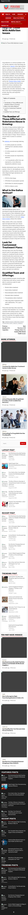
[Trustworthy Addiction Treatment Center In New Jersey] (14, 352)
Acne (13, 14)
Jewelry (4, 759)
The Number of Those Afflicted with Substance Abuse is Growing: (13, 103)
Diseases (20, 14)
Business (4, 660)
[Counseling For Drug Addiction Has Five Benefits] (14, 419)
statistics (7, 141)
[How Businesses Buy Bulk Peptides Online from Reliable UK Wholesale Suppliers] (14, 647)
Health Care (5, 22)
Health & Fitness (18, 18)
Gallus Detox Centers (18, 321)
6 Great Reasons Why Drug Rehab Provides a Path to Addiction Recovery (13, 400)
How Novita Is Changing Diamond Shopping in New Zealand (12, 762)
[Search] (26, 14)
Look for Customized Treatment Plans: (12, 109)
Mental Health (15, 22)
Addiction (4, 364)
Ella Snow (14, 667)
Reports (12, 66)
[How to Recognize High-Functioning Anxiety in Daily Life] (14, 681)
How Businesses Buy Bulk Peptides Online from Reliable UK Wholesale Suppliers (13, 663)
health (8, 14)
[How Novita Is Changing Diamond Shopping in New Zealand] (14, 747)
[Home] (3, 14)
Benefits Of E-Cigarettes (6, 328)
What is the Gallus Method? (11, 106)
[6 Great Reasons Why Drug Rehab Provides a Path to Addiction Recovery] (14, 384)
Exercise (8, 18)
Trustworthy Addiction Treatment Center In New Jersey (13, 367)
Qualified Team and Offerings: (12, 112)
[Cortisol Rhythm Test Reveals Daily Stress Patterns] (14, 714)
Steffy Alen (13, 39)
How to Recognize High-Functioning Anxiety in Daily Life (13, 697)
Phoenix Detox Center (15, 81)
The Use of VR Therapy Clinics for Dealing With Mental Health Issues (20, 329)
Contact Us (4, 25)
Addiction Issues (9, 321)
